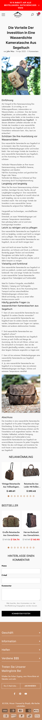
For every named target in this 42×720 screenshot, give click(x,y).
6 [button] (24, 496)
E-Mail (4, 575)
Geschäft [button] (7, 632)
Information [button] (9, 641)
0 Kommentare (32, 51)
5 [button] (21, 496)
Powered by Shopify (22, 703)
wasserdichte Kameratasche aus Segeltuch (18, 120)
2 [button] (11, 496)
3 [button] (15, 496)
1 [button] (8, 496)
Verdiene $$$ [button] (10, 658)
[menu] (3, 14)
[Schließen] (38, 5)
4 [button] (18, 496)
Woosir (11, 703)
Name (4, 566)
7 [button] (27, 496)
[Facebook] (14, 693)
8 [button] (30, 496)
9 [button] (33, 496)
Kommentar (7, 585)
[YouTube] (26, 693)
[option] (11, 477)
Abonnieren (30, 686)
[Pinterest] (20, 693)
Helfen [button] (6, 649)
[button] (32, 14)
